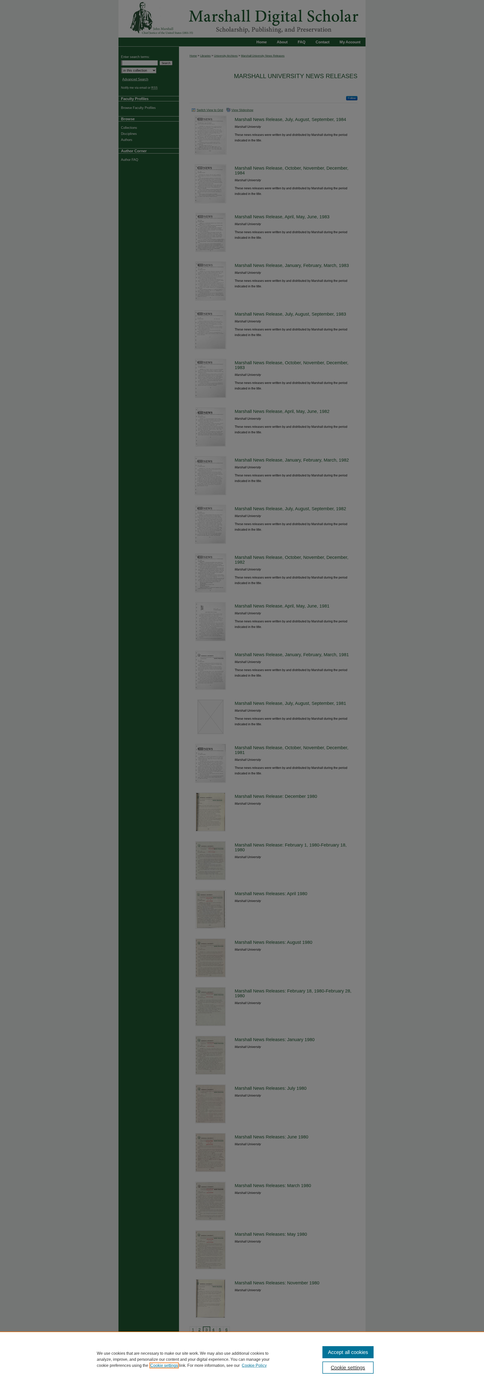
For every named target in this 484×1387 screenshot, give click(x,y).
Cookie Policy (254, 1365)
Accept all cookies (348, 1352)
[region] (242, 1359)
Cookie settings (164, 1365)
